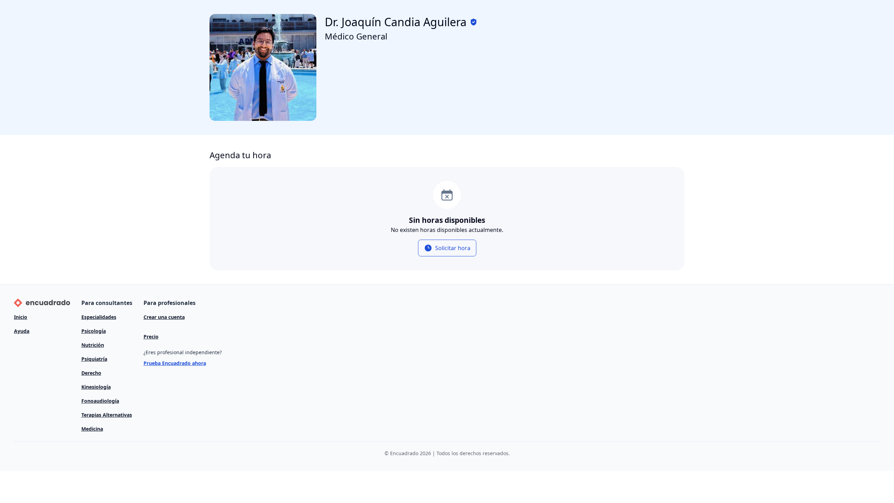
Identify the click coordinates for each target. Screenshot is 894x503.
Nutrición (92, 345)
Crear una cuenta (164, 317)
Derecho (91, 373)
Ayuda (21, 331)
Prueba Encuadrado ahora (175, 363)
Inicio (20, 317)
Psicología (93, 331)
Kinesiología (96, 387)
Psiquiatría (94, 359)
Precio (151, 336)
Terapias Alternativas (106, 414)
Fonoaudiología (100, 401)
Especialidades (98, 317)
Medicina (92, 428)
